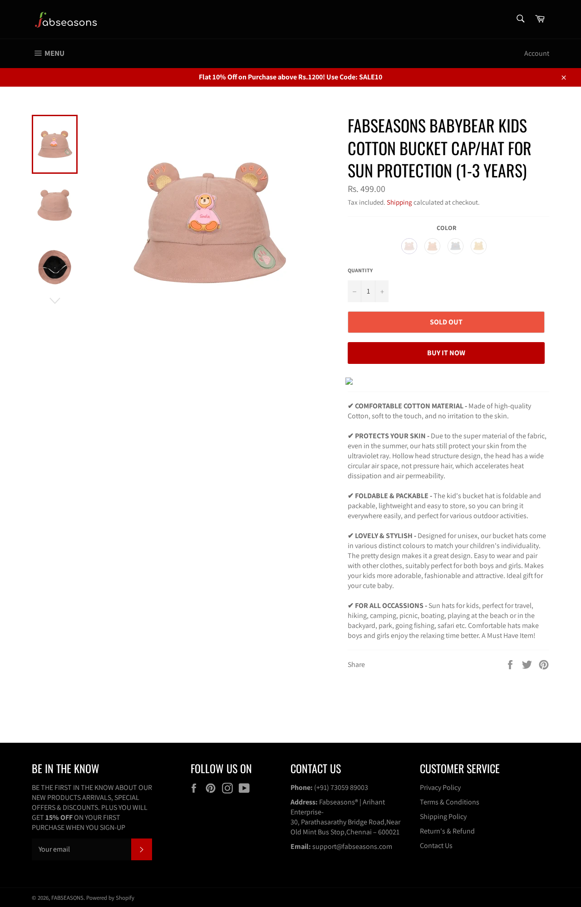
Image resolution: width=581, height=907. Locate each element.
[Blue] (455, 246)
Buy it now (446, 353)
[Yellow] (479, 246)
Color (446, 228)
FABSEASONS (67, 898)
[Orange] (432, 246)
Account (536, 53)
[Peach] (409, 246)
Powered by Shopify (110, 898)
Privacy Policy (440, 787)
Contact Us (436, 845)
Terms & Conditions (449, 802)
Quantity (360, 270)
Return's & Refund (447, 831)
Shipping (399, 202)
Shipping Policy (443, 816)
